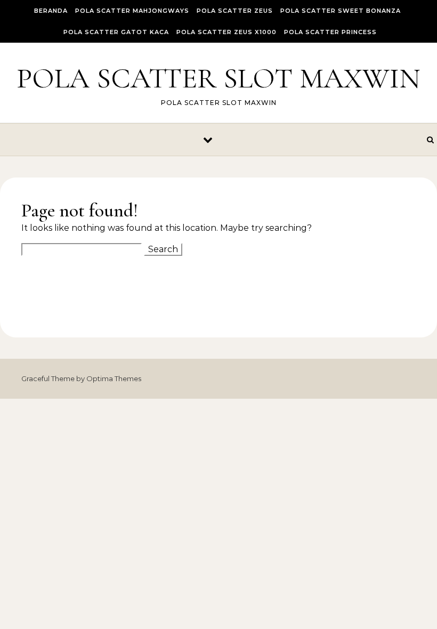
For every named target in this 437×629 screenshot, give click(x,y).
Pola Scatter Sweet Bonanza (340, 10)
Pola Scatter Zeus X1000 (226, 32)
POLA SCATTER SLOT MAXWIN (218, 78)
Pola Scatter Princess (330, 32)
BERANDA (51, 10)
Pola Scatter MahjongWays (132, 10)
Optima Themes (113, 378)
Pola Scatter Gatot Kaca (116, 32)
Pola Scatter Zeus (235, 10)
